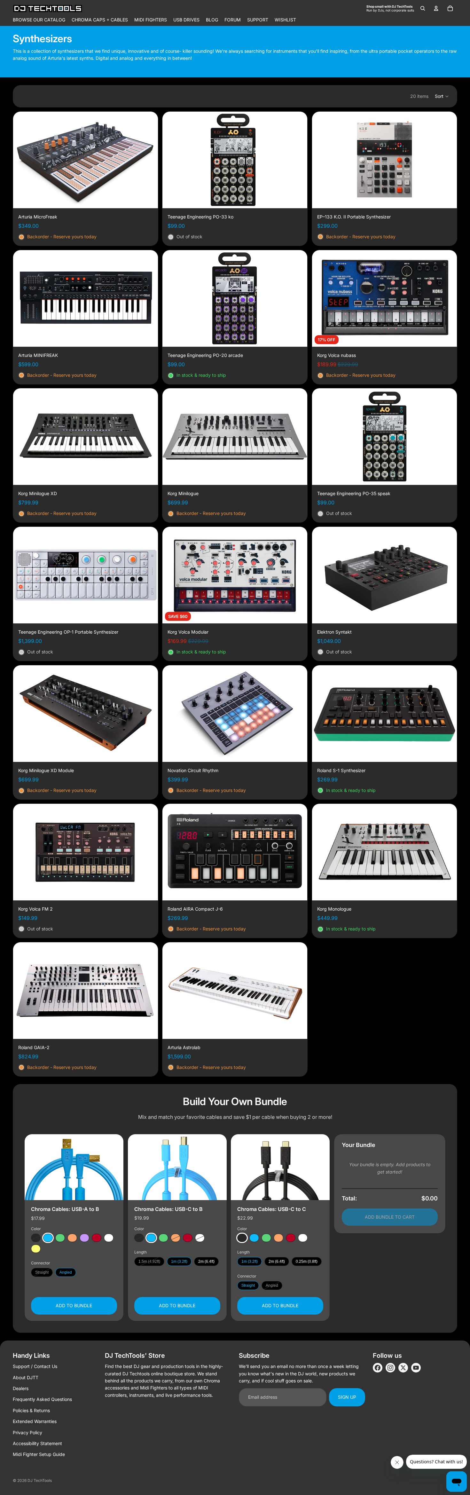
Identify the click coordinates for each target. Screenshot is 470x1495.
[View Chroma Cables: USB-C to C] (280, 1167)
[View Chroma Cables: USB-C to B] (177, 1167)
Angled (65, 1272)
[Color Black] (36, 1238)
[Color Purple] (84, 1238)
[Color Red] (96, 1238)
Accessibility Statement (37, 1443)
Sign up (347, 1397)
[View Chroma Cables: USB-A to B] (74, 1167)
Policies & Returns (31, 1410)
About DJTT (25, 1377)
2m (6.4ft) (206, 1261)
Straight (42, 1272)
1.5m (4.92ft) (149, 1261)
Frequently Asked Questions (42, 1399)
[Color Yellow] (36, 1249)
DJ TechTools (39, 1480)
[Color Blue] (48, 1238)
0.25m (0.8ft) (306, 1261)
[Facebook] (377, 1367)
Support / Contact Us (35, 1366)
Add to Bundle (74, 1306)
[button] (442, 96)
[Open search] (423, 8)
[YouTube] (416, 1367)
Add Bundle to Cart (390, 1217)
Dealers (20, 1388)
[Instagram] (390, 1367)
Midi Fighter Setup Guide (39, 1454)
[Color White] (109, 1238)
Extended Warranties (35, 1421)
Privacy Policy (27, 1432)
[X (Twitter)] (403, 1367)
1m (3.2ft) (179, 1261)
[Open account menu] (436, 8)
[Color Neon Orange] (72, 1238)
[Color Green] (60, 1238)
